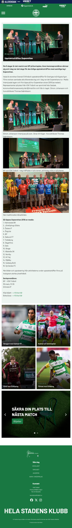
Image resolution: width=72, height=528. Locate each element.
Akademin (36, 473)
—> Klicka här (17, 292)
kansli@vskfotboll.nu (36, 495)
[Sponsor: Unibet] (27, 3)
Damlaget (36, 469)
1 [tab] (35, 433)
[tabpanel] (36, 414)
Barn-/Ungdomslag (36, 477)
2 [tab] (37, 433)
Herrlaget (36, 466)
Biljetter (17, 421)
